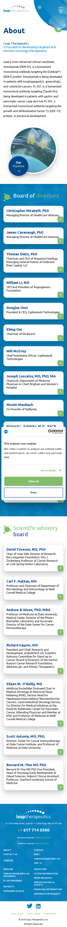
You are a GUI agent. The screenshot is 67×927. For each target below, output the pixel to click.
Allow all (33, 481)
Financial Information (48, 889)
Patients (8, 886)
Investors (40, 869)
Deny (33, 492)
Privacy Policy (33, 913)
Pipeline (8, 869)
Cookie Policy (49, 913)
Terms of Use (17, 913)
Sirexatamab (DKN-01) (47, 858)
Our (18, 164)
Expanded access (13, 891)
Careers (8, 860)
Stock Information (46, 873)
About (7, 850)
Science (38, 850)
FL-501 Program (12, 880)
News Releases (43, 878)
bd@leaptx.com (42, 837)
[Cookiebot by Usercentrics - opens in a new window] (48, 431)
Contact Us (10, 854)
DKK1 (37, 854)
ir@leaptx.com (42, 843)
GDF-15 (38, 863)
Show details (48, 470)
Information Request (47, 894)
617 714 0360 (33, 830)
